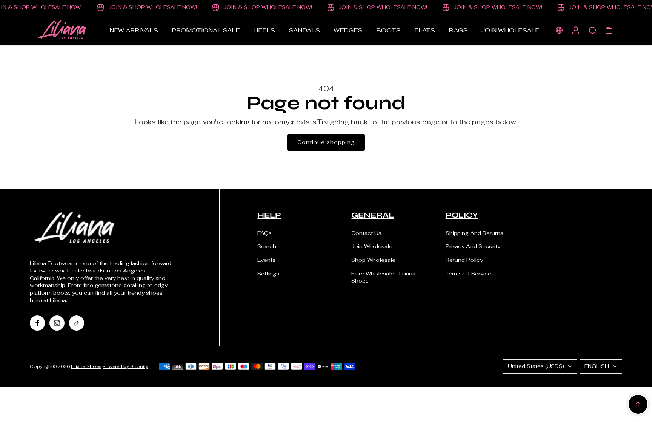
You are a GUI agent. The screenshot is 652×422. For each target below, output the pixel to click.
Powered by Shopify (125, 366)
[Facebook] (37, 323)
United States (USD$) (536, 366)
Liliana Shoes (86, 366)
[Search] (592, 30)
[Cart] (609, 30)
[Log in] (575, 30)
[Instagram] (57, 323)
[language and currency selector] (559, 30)
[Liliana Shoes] (69, 30)
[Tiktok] (76, 323)
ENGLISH (596, 366)
